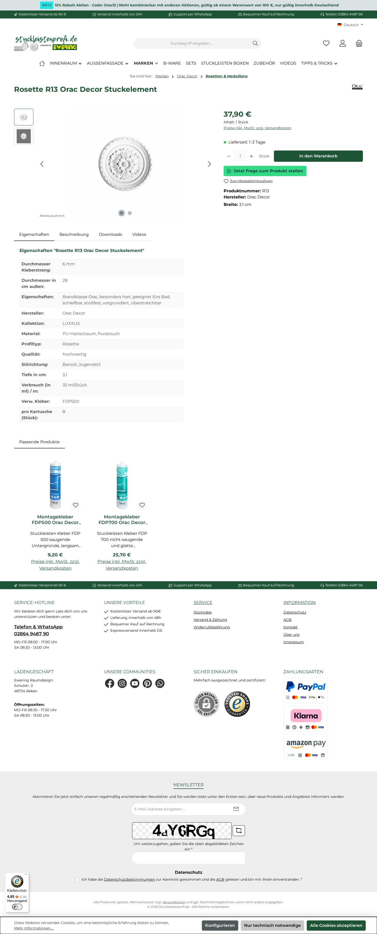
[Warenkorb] (357, 43)
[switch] (17, 907)
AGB (287, 619)
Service (203, 602)
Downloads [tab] (110, 234)
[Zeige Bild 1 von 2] (122, 213)
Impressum (293, 642)
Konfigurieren (220, 925)
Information (299, 602)
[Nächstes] (209, 164)
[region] (114, 164)
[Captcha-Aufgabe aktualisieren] (239, 830)
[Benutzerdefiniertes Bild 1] (237, 704)
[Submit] (236, 809)
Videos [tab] (139, 234)
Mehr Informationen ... (34, 928)
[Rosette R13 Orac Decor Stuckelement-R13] (126, 164)
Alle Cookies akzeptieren (336, 925)
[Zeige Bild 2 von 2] (130, 213)
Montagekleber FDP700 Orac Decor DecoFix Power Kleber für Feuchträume (121, 519)
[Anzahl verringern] (229, 156)
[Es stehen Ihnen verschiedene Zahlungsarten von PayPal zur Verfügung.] (305, 690)
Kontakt (290, 627)
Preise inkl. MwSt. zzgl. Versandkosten (257, 128)
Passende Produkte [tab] (39, 441)
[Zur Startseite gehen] (46, 43)
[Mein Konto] (343, 43)
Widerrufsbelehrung (212, 627)
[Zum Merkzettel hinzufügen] (76, 505)
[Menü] (26, 875)
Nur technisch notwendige (272, 925)
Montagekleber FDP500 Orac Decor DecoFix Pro (55, 519)
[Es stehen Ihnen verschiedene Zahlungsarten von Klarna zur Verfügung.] (305, 718)
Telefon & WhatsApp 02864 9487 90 (38, 630)
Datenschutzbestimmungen (129, 879)
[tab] (34, 234)
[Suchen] (256, 43)
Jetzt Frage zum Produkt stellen (268, 170)
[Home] (42, 63)
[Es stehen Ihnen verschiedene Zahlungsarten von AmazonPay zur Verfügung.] (305, 747)
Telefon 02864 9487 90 (344, 14)
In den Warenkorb (318, 156)
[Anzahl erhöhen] (251, 156)
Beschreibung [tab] (74, 234)
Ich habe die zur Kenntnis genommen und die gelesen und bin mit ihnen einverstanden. (192, 879)
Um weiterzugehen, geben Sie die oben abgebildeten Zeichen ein (189, 846)
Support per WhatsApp (192, 14)
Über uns (291, 634)
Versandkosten (174, 902)
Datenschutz (294, 612)
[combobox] (191, 43)
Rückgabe (203, 612)
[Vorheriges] (42, 164)
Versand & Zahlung (210, 619)
